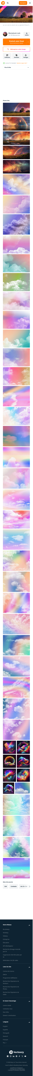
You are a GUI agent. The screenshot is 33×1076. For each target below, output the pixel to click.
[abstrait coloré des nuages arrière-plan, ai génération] (9, 746)
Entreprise (6, 980)
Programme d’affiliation (10, 1019)
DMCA (5, 1016)
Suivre (27, 35)
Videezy (5, 977)
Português (6, 1074)
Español (5, 1071)
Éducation (6, 984)
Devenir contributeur (9, 1056)
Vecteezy (5, 974)
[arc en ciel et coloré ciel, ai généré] (16, 109)
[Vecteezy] (3, 3)
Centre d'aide (7, 1046)
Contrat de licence (8, 1012)
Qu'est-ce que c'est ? (22, 63)
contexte (13, 927)
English (5, 1067)
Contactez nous (7, 1050)
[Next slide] (26, 927)
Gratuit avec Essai (16, 42)
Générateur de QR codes (10, 1001)
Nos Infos (6, 1053)
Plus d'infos (7, 67)
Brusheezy (6, 970)
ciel (5, 927)
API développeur (8, 987)
